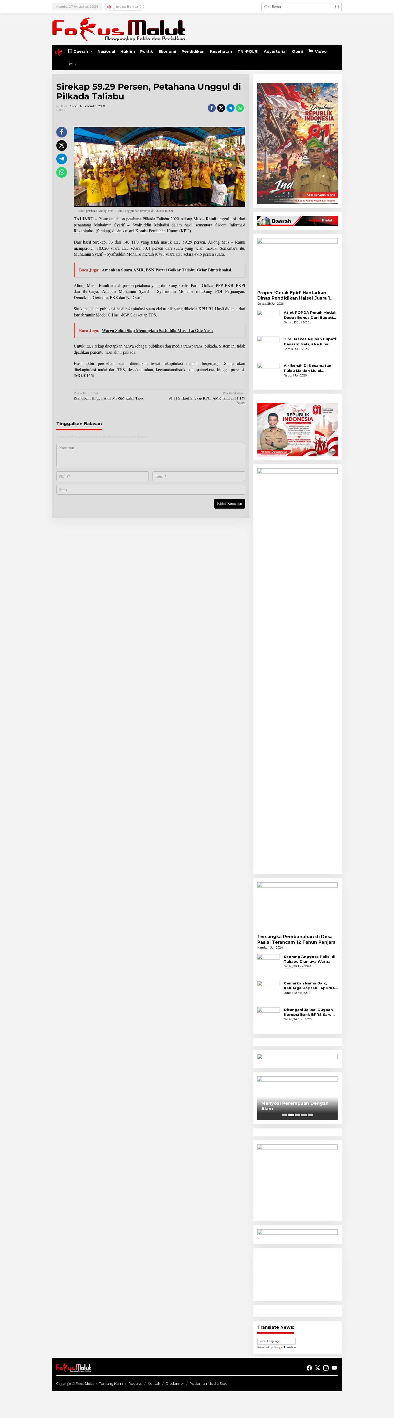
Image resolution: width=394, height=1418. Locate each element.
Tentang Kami (111, 1383)
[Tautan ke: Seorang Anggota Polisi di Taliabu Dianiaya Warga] (268, 964)
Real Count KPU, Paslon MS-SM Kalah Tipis (108, 395)
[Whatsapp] (240, 108)
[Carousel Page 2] (291, 1115)
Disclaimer (175, 1383)
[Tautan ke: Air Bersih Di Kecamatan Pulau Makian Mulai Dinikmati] (268, 373)
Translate (290, 1347)
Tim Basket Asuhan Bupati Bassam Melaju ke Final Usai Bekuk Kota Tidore (310, 341)
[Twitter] (317, 1367)
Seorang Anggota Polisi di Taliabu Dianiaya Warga (309, 959)
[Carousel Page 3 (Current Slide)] (297, 1115)
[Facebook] (309, 1367)
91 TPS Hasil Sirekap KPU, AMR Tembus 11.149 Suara (207, 398)
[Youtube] (334, 1367)
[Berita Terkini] (118, 28)
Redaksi (135, 1383)
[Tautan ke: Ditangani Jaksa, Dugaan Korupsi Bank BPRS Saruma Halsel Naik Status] (268, 1017)
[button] (337, 6)
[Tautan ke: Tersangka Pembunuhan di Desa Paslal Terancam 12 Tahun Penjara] (297, 906)
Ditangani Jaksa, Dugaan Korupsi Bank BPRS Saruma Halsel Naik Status (311, 1012)
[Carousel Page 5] (310, 1115)
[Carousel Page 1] (284, 1115)
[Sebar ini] (212, 108)
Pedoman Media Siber (209, 1383)
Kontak (154, 1383)
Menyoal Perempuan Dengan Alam (295, 1106)
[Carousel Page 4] (304, 1115)
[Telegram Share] (230, 108)
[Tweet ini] (221, 108)
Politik (60, 110)
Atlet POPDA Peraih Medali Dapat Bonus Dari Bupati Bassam (310, 315)
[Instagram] (325, 1367)
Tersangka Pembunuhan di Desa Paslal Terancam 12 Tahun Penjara (296, 939)
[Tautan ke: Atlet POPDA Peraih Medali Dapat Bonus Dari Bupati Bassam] (268, 320)
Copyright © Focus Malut (75, 1383)
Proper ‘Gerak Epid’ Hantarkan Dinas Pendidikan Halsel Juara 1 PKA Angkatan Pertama (293, 295)
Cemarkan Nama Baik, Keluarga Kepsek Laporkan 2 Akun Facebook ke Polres (311, 985)
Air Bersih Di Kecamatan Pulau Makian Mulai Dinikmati (307, 368)
